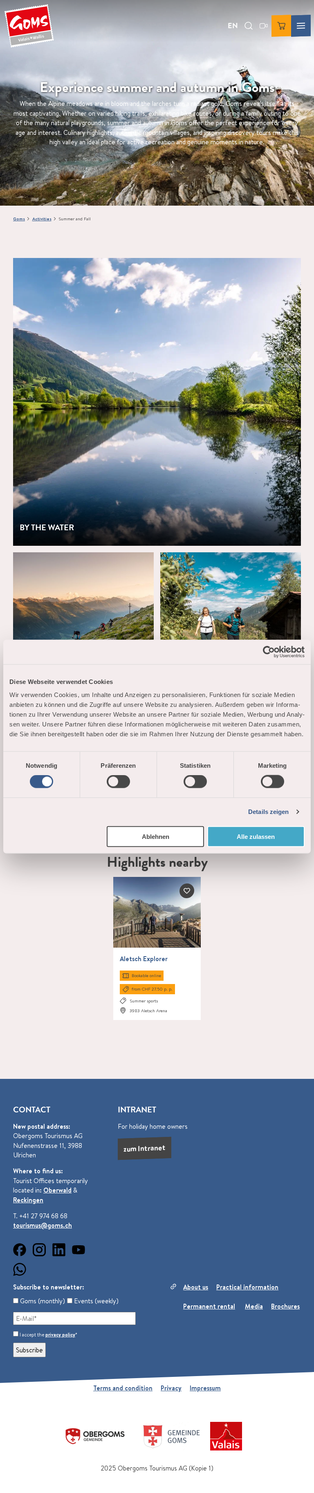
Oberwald (57, 1190)
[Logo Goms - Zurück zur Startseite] (29, 25)
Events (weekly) (95, 1300)
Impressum (205, 1387)
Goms (19, 218)
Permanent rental (209, 1306)
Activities (42, 218)
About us (195, 1286)
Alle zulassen (256, 836)
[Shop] (281, 26)
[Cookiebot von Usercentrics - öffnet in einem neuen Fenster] (269, 652)
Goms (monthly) (41, 1300)
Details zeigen (268, 811)
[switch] (118, 781)
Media (254, 1306)
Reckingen (28, 1199)
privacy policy (60, 1334)
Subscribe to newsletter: (48, 1286)
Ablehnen (155, 836)
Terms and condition (123, 1387)
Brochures (285, 1306)
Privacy (171, 1387)
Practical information (247, 1286)
